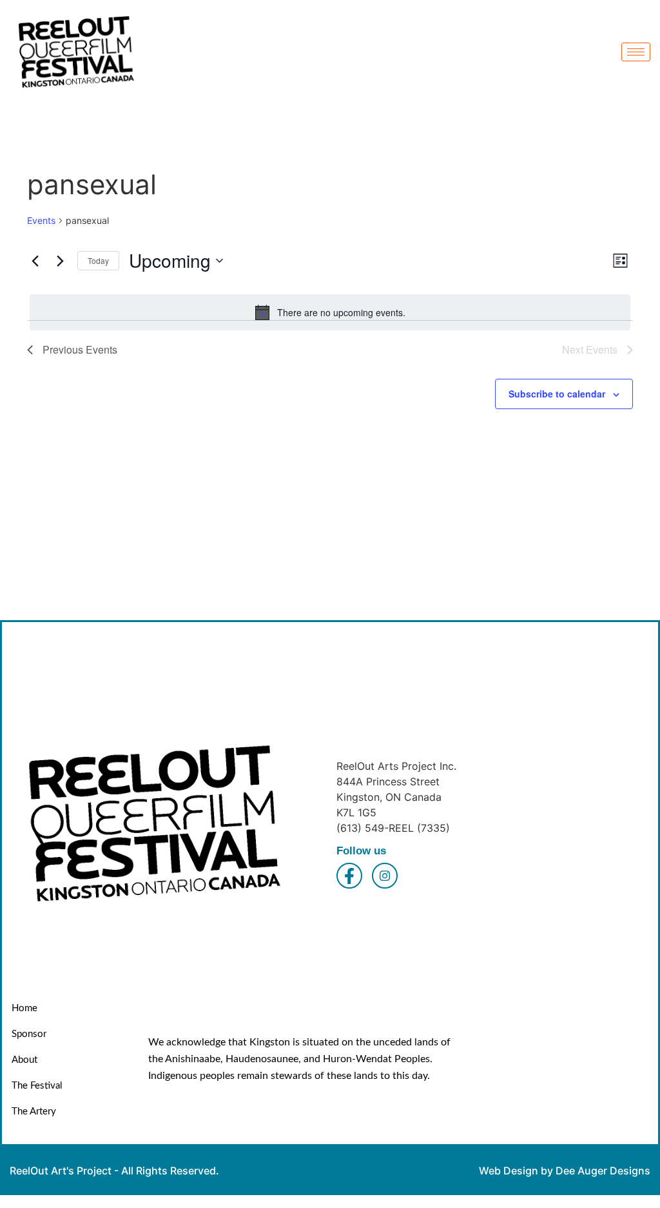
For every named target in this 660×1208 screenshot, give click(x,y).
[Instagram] (385, 876)
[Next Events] (60, 260)
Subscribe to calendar (557, 393)
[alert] (330, 312)
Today (98, 260)
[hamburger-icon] (635, 52)
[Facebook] (349, 876)
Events (41, 220)
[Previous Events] (35, 260)
